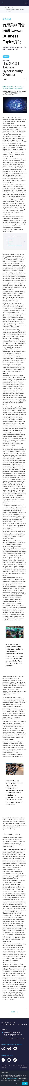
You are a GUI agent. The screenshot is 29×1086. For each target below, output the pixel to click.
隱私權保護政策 (23, 1067)
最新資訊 (10, 7)
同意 (25, 1083)
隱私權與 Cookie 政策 (12, 1078)
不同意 (18, 1083)
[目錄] (24, 79)
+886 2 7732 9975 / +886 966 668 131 (14, 1038)
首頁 (5, 7)
